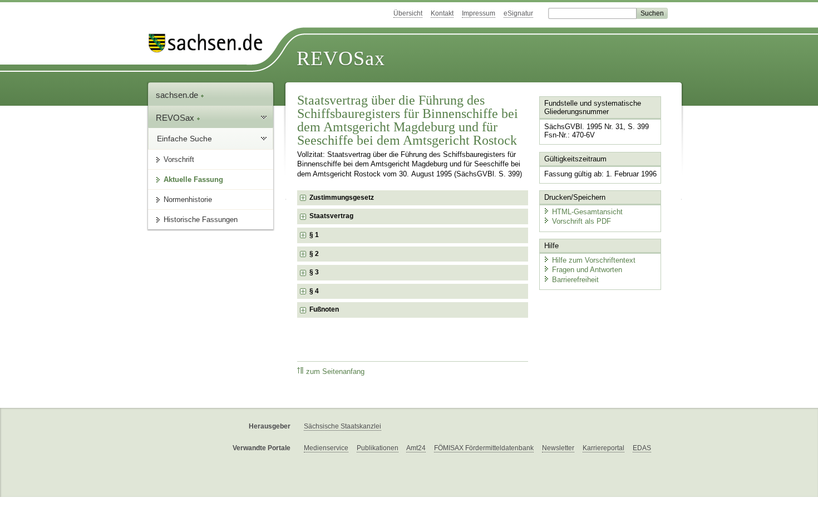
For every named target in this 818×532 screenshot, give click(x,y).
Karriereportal (603, 448)
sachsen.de (178, 95)
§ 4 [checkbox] (315, 291)
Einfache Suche (184, 138)
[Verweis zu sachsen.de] (209, 43)
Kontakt (442, 13)
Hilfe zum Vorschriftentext (593, 260)
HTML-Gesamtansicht (587, 212)
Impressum (478, 13)
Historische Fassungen (201, 219)
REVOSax (341, 58)
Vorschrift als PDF (581, 221)
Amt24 (416, 448)
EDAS (642, 448)
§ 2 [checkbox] (315, 254)
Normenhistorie (188, 199)
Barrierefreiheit (575, 279)
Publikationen (377, 448)
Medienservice (326, 448)
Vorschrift (179, 159)
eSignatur (518, 13)
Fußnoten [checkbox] (324, 309)
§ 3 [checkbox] (315, 272)
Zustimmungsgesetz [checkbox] (341, 197)
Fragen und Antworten (587, 269)
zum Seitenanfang (335, 372)
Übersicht (407, 13)
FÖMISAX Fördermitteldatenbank (484, 448)
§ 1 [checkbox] (315, 235)
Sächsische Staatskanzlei (342, 426)
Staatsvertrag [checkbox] (331, 216)
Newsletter (558, 448)
